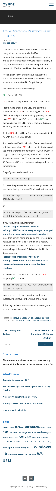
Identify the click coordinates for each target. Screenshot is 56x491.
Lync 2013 (31, 432)
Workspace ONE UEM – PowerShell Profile (23, 403)
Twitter (25, 478)
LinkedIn (31, 478)
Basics (48, 427)
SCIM (18, 442)
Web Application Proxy (14, 447)
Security (24, 442)
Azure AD (42, 427)
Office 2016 (36, 438)
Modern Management (10, 438)
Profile (13, 442)
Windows (30, 448)
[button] (52, 5)
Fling (24, 433)
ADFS (17, 427)
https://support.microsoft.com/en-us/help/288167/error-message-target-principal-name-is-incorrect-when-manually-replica (28, 230)
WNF (34, 455)
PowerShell (7, 442)
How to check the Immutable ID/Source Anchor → (42, 334)
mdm (41, 432)
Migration (48, 433)
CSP (5, 432)
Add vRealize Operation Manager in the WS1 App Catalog (26, 388)
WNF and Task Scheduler (15, 410)
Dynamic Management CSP (16, 380)
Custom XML (15, 432)
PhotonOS (44, 438)
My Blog (8, 4)
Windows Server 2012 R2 (20, 454)
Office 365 (25, 437)
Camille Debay (10, 43)
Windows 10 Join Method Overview (20, 396)
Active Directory (21, 318)
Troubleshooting (40, 318)
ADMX (22, 427)
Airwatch (32, 427)
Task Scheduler (32, 442)
